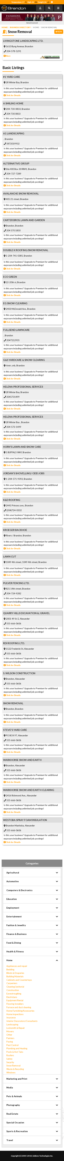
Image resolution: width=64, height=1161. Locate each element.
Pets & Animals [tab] (14, 1096)
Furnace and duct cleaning (18, 1007)
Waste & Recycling (15, 1069)
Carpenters (11, 983)
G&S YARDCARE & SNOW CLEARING (24, 359)
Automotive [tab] (12, 881)
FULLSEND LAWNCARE (16, 329)
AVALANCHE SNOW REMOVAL (21, 193)
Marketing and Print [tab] (16, 1078)
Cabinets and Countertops (19, 980)
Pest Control (12, 1045)
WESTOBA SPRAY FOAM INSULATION (25, 819)
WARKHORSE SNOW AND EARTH (22, 759)
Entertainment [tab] (14, 916)
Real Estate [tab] (12, 1113)
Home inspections (14, 1014)
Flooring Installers (14, 1004)
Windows (10, 1072)
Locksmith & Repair (15, 1028)
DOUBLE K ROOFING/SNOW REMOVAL (25, 250)
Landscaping (12, 1024)
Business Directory (20, 27)
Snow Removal (13, 1065)
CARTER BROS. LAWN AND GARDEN (24, 220)
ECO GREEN (10, 276)
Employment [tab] (12, 907)
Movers (10, 1031)
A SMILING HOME (13, 103)
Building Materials (14, 976)
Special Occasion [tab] (15, 1122)
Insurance (11, 1017)
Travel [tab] (9, 1140)
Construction (12, 990)
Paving (9, 1041)
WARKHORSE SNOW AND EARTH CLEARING (28, 789)
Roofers (10, 1055)
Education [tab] (11, 899)
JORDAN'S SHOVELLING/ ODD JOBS (23, 473)
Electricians (11, 997)
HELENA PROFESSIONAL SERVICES (23, 386)
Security (10, 1062)
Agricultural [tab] (12, 872)
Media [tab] (9, 1087)
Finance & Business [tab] (16, 934)
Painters (10, 1038)
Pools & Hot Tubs (14, 1052)
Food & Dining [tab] (13, 942)
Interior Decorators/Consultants (21, 1021)
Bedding (10, 969)
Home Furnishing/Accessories (20, 1010)
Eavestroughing (13, 993)
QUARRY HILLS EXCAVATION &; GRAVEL (26, 613)
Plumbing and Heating (16, 1048)
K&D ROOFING (11, 499)
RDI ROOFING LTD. (14, 643)
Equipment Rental (14, 1000)
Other (9, 1034)
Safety (9, 1058)
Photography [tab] (13, 1105)
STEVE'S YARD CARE (15, 729)
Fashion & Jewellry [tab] (16, 925)
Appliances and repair (16, 966)
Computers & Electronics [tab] (19, 890)
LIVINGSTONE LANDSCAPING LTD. (23, 40)
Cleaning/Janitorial (15, 986)
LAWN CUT (9, 556)
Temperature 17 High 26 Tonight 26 (28, 2)
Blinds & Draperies (15, 973)
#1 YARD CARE (11, 76)
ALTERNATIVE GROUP (16, 163)
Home (5, 27)
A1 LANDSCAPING (13, 133)
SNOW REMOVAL (13, 703)
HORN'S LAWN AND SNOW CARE (22, 446)
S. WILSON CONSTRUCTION (19, 673)
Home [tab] (9, 960)
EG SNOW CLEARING (15, 303)
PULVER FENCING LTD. (16, 583)
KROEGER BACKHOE (15, 529)
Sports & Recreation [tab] (17, 1131)
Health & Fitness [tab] (15, 951)
